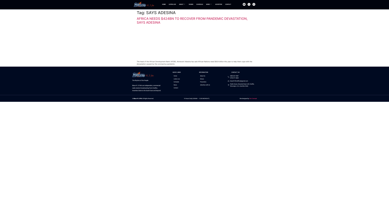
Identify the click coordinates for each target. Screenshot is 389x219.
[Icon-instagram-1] (253, 4)
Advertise (218, 4)
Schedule (199, 4)
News (208, 4)
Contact (228, 4)
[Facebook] (244, 4)
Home (164, 4)
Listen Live (172, 4)
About (181, 4)
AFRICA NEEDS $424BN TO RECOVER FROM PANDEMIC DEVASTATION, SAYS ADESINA (192, 20)
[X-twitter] (249, 4)
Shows (191, 4)
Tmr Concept (253, 98)
